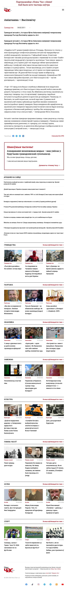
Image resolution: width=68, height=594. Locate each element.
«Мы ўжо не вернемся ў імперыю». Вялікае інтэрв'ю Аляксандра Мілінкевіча (12, 309)
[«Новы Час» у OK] (56, 584)
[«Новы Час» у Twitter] (50, 584)
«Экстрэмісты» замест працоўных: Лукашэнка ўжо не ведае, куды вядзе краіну (54, 347)
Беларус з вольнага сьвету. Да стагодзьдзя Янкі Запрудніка (12, 507)
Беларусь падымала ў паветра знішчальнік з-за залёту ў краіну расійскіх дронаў (30, 201)
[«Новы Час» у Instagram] (38, 584)
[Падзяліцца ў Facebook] (13, 136)
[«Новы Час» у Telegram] (44, 584)
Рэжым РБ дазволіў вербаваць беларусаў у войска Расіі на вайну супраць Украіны (30, 207)
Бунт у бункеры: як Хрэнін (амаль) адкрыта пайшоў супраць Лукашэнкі (55, 270)
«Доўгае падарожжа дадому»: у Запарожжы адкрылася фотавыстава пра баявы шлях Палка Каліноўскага (12, 427)
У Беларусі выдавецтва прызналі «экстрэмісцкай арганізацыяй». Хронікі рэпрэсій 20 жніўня (33, 228)
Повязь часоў (10, 442)
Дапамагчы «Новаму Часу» (48, 165)
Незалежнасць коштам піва (12, 382)
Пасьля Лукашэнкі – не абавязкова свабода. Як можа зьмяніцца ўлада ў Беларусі (34, 309)
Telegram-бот (55, 573)
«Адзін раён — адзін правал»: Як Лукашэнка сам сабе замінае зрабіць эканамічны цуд (33, 347)
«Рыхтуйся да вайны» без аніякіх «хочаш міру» (13, 267)
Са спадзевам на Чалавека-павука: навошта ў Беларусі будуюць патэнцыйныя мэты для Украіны (33, 271)
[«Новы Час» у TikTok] (32, 584)
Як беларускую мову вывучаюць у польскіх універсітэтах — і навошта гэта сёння (54, 384)
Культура (8, 399)
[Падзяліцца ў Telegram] (16, 136)
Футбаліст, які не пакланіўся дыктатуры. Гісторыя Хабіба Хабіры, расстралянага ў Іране (55, 548)
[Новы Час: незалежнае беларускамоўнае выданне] (18, 10)
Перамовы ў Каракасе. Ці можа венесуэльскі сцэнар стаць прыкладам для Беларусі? (33, 386)
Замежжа (8, 360)
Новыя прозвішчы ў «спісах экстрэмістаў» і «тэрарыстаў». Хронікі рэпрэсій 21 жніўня (31, 212)
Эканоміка (9, 322)
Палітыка (8, 285)
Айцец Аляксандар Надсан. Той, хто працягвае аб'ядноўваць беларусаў (34, 509)
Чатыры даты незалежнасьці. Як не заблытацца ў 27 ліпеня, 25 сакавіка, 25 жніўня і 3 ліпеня (55, 468)
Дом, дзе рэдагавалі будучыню (53, 422)
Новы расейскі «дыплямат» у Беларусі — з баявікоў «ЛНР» (54, 308)
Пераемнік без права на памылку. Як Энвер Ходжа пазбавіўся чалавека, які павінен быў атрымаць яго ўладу (33, 469)
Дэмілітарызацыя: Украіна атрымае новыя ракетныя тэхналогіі (24, 189)
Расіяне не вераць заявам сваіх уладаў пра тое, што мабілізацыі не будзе (28, 217)
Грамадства (8, 28)
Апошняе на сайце (12, 177)
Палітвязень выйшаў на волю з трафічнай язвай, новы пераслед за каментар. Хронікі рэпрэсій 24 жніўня (31, 183)
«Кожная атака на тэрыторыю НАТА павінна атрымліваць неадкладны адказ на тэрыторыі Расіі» (33, 234)
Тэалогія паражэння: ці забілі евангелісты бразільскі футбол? (33, 545)
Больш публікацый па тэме (52, 245)
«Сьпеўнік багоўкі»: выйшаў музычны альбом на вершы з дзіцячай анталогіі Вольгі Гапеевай (32, 425)
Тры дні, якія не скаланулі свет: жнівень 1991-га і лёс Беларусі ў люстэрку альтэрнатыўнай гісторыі (33, 195)
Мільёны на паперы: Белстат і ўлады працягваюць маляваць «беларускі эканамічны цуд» (33, 222)
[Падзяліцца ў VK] (23, 136)
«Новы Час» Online (55, 569)
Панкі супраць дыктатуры (9, 464)
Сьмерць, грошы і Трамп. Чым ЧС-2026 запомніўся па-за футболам (11, 546)
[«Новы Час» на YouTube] (62, 584)
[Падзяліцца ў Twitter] (20, 136)
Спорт (7, 521)
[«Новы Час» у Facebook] (26, 584)
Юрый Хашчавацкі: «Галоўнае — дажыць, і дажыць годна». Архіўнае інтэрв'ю (54, 509)
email (47, 573)
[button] (63, 10)
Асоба (7, 484)
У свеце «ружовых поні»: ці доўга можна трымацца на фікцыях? (13, 346)
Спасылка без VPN (58, 136)
